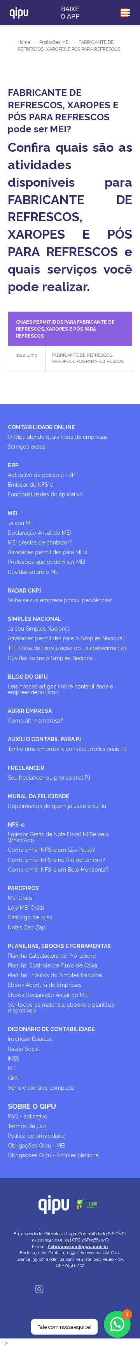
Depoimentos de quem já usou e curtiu (57, 806)
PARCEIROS (23, 888)
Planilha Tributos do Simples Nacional (55, 975)
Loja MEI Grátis (26, 908)
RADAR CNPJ (25, 591)
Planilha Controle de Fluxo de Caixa (52, 965)
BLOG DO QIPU (28, 677)
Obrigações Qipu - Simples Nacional (54, 1155)
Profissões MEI (54, 42)
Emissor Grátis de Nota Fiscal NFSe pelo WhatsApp (58, 837)
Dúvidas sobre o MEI (34, 572)
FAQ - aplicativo (27, 1116)
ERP (13, 465)
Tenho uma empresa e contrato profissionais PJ (67, 749)
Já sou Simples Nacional (38, 629)
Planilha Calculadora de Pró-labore (52, 956)
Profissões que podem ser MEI (46, 562)
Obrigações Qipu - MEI (36, 1145)
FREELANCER (26, 768)
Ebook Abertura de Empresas (45, 985)
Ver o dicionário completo (41, 1088)
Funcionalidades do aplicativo (45, 494)
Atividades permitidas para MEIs (47, 552)
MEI (13, 513)
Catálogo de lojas (30, 917)
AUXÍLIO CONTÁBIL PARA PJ (45, 739)
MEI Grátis (20, 898)
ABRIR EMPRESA (30, 711)
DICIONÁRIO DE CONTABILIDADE (51, 1029)
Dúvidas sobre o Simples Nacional (51, 658)
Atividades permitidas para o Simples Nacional (66, 638)
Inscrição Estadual (30, 1039)
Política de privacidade (36, 1136)
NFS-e (16, 825)
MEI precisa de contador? (40, 542)
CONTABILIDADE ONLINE (41, 427)
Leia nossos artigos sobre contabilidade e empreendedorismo (60, 689)
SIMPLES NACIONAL (34, 619)
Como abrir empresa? (35, 721)
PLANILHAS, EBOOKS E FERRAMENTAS (59, 946)
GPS (13, 1078)
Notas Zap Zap (27, 927)
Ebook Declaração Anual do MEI (48, 995)
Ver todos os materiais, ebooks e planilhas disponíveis (61, 1008)
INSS (13, 1059)
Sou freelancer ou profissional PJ (49, 778)
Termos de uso (27, 1126)
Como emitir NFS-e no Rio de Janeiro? (56, 860)
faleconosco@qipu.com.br (78, 1246)
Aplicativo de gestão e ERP (41, 475)
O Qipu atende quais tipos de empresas (58, 437)
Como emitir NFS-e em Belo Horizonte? (58, 870)
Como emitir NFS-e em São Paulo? (51, 850)
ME (12, 1068)
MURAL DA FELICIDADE (38, 796)
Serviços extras (27, 447)
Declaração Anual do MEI (39, 533)
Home (24, 42)
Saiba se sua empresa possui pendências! (60, 600)
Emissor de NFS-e (30, 485)
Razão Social (24, 1049)
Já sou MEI (21, 523)
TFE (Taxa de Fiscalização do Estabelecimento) (67, 648)
